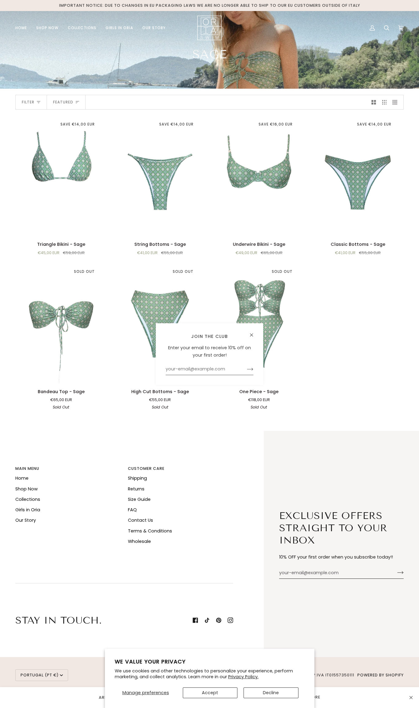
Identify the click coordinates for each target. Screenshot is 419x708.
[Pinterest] (218, 620)
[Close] (411, 698)
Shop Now (26, 489)
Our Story (25, 520)
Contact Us (140, 520)
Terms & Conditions (150, 531)
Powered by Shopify (380, 675)
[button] (47, 28)
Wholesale (139, 541)
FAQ (132, 510)
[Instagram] (230, 620)
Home (22, 478)
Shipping (137, 478)
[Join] (395, 573)
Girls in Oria (27, 510)
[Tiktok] (207, 620)
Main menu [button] (27, 468)
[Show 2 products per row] (373, 102)
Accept (210, 693)
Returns (136, 489)
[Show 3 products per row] (384, 102)
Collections (27, 499)
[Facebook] (195, 620)
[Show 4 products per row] (396, 102)
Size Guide (139, 499)
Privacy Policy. (243, 677)
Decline (271, 693)
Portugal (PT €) (40, 675)
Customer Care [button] (146, 468)
